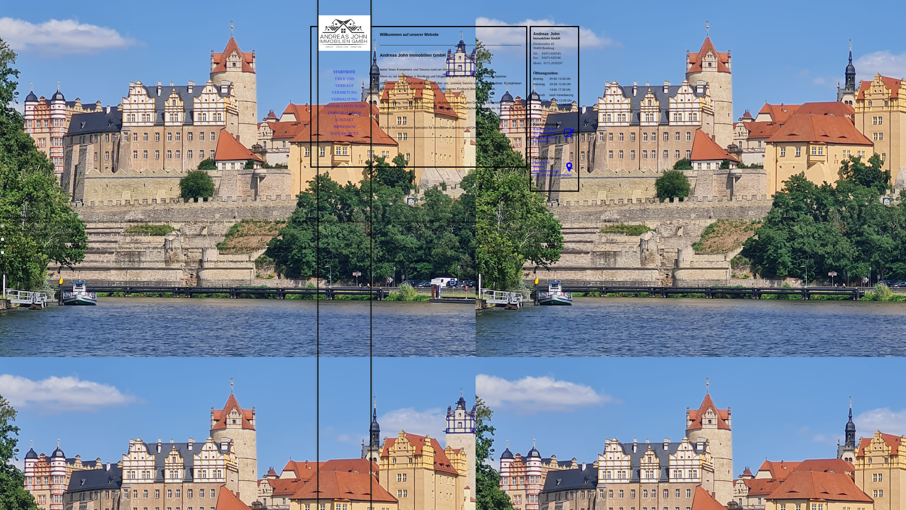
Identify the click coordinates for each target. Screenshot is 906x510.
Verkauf (344, 86)
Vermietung (344, 92)
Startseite (344, 72)
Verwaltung (344, 99)
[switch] (2, 226)
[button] (240, 266)
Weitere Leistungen (344, 106)
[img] (344, 33)
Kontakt (344, 120)
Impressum (345, 127)
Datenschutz (344, 134)
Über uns (344, 79)
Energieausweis (344, 113)
